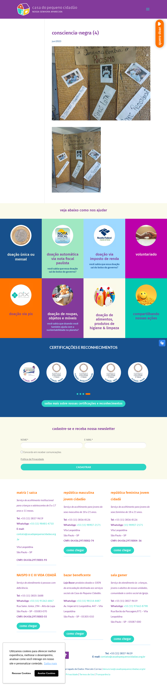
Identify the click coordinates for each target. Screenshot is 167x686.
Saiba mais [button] (50, 663)
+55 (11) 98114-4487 (89, 600)
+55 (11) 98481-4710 (42, 523)
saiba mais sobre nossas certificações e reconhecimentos (83, 403)
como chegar (75, 550)
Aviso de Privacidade (67, 674)
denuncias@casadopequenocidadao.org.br (124, 669)
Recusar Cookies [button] (21, 673)
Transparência (103, 674)
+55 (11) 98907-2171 (89, 524)
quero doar (159, 36)
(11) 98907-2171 (133, 524)
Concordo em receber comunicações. (42, 452)
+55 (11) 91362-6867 (42, 600)
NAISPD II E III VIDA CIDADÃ (36, 575)
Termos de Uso (86, 674)
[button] (77, 394)
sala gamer (119, 575)
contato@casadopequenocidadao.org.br (123, 656)
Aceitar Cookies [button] (46, 673)
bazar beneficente (77, 575)
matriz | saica (27, 493)
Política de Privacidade (32, 459)
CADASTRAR (83, 467)
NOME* (24, 439)
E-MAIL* (88, 439)
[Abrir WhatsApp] (159, 678)
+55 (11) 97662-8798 (136, 606)
